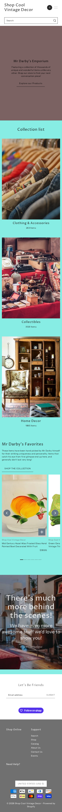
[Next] (55, 513)
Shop (33, 740)
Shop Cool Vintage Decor (18, 7)
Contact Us (36, 752)
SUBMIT (50, 695)
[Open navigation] (56, 7)
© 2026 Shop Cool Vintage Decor (24, 803)
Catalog (35, 744)
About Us (35, 748)
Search (34, 736)
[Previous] (6, 513)
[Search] (55, 21)
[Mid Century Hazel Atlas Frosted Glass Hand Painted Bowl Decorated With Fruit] (24, 505)
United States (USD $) (31, 783)
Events (34, 756)
